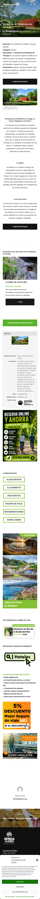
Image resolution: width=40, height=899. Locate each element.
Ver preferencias (20, 892)
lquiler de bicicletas (9, 853)
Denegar (20, 887)
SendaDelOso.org (12, 31)
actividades (27, 31)
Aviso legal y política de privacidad (25, 896)
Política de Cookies (10, 896)
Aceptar (20, 882)
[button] (37, 860)
